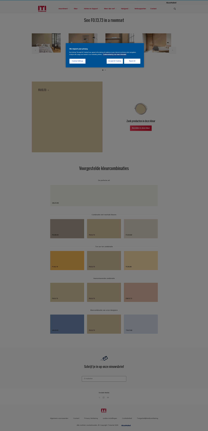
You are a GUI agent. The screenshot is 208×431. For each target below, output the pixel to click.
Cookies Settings (77, 61)
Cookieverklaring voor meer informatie (114, 54)
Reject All (132, 61)
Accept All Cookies (114, 61)
